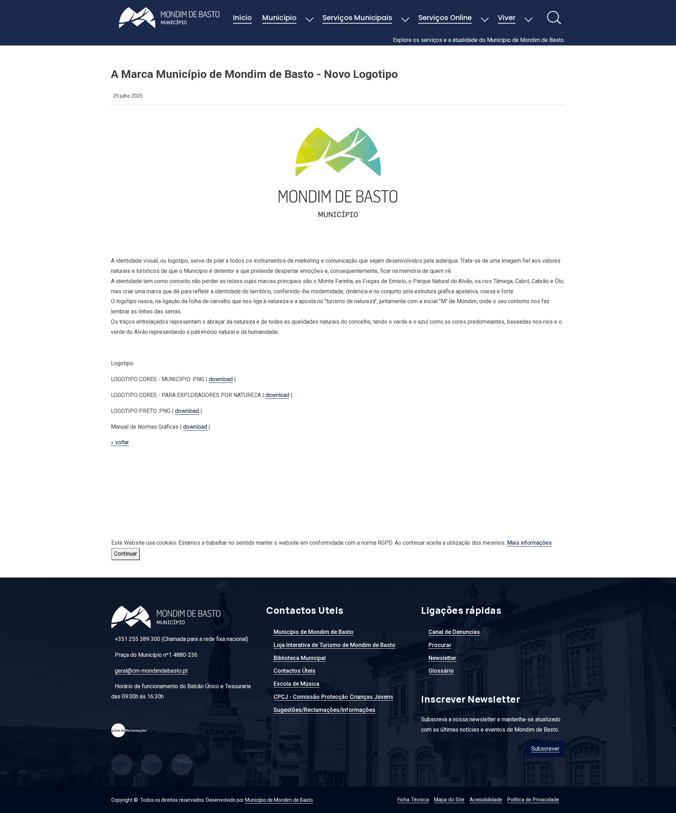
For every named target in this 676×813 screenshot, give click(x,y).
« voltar (120, 442)
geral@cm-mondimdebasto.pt (151, 670)
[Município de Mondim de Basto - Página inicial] (171, 17)
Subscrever (545, 748)
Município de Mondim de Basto (279, 800)
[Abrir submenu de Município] (309, 18)
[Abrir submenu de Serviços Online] (485, 18)
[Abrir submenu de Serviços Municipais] (405, 18)
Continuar (125, 553)
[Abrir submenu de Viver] (528, 18)
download (221, 379)
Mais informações (529, 542)
